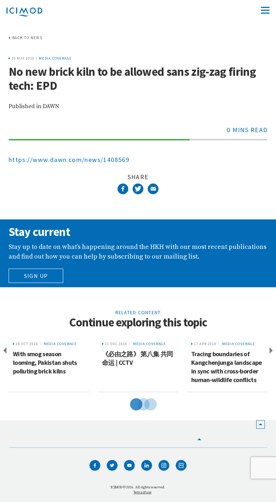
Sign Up (36, 275)
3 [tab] (145, 403)
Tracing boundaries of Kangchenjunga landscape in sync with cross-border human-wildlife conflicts (226, 367)
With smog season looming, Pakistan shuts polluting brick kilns (45, 362)
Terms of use (142, 492)
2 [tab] (138, 403)
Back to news (27, 37)
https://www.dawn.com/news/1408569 (69, 159)
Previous (3, 350)
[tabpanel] (48, 364)
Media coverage (55, 58)
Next (272, 350)
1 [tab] (131, 403)
